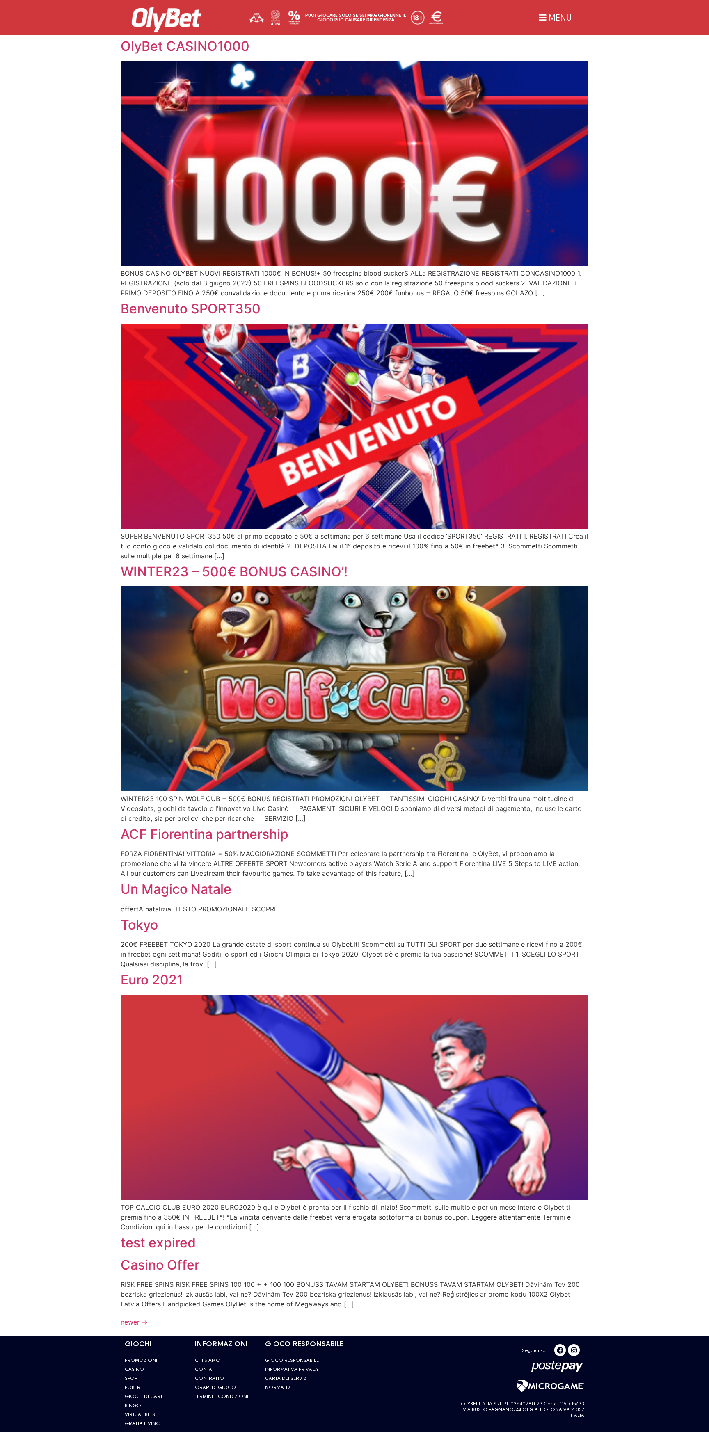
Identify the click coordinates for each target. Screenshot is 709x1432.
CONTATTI (206, 1369)
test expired (158, 1243)
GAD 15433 (571, 1404)
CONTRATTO (209, 1378)
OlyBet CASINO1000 (185, 46)
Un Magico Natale (176, 889)
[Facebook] (560, 1350)
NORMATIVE (279, 1387)
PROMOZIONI (141, 1360)
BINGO (133, 1405)
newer (134, 1322)
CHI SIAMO (207, 1360)
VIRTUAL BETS (140, 1414)
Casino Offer (160, 1265)
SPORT (132, 1378)
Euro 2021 (152, 980)
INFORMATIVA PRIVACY (292, 1369)
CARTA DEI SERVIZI (286, 1378)
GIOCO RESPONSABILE (292, 1360)
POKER (132, 1387)
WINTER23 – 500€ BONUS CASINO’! (234, 572)
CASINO (134, 1369)
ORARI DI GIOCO (215, 1387)
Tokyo (139, 925)
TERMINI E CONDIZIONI (221, 1396)
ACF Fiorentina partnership (204, 834)
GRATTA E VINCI (143, 1423)
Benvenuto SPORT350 (191, 309)
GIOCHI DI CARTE (145, 1396)
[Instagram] (574, 1350)
